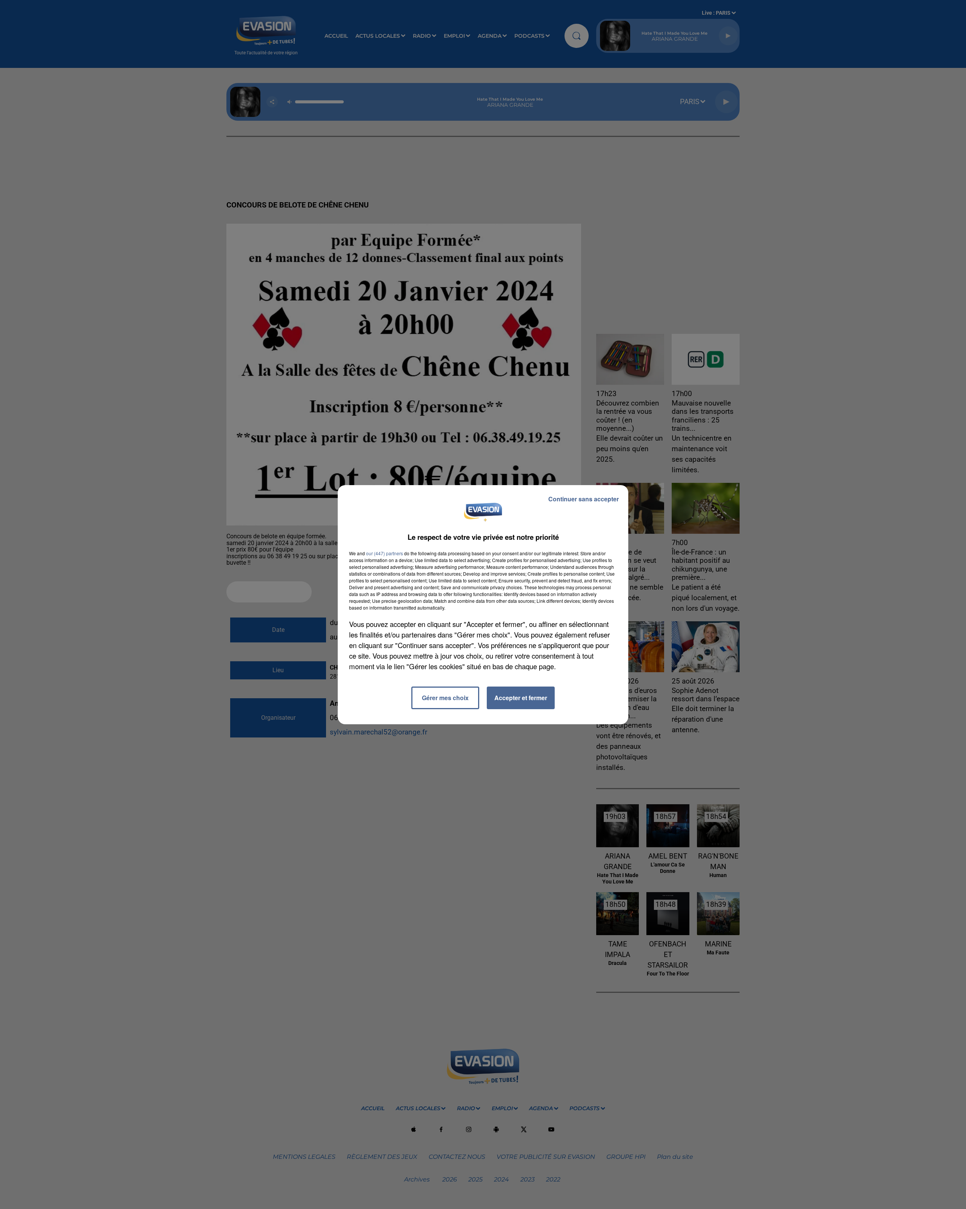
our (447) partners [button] (384, 553)
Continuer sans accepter (583, 499)
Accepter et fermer (520, 697)
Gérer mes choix (445, 697)
